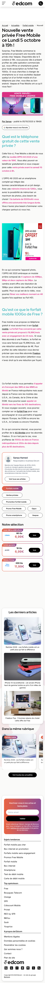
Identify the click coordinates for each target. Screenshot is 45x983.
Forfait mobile (28, 25)
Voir (34, 535)
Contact (7, 953)
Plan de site (9, 957)
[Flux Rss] (39, 968)
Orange (7, 897)
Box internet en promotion (16, 849)
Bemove (7, 977)
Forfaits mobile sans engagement (19, 853)
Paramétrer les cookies (15, 945)
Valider (22, 818)
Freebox (36, 353)
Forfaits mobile (12, 488)
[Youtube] (22, 968)
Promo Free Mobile (14, 508)
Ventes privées (12, 495)
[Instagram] (28, 968)
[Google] (6, 968)
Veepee (35, 515)
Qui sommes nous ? (13, 949)
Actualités (15, 25)
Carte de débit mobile (14, 878)
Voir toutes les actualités (22, 775)
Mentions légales (12, 936)
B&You (7, 918)
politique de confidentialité (20, 828)
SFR (6, 901)
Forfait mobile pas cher (15, 844)
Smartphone (9, 870)
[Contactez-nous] (40, 3)
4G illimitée (20, 432)
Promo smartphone (14, 515)
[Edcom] (22, 3)
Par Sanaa (7, 121)
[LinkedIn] (12, 968)
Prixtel (7, 909)
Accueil (5, 25)
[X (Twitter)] (34, 968)
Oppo (34, 508)
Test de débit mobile (13, 874)
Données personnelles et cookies (19, 941)
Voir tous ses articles (17, 479)
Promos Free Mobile (13, 857)
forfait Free (22, 411)
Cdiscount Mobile (12, 905)
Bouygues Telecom (13, 892)
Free (6, 888)
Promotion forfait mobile (16, 502)
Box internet (9, 866)
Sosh (6, 922)
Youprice (8, 926)
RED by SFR (9, 914)
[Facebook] (17, 968)
